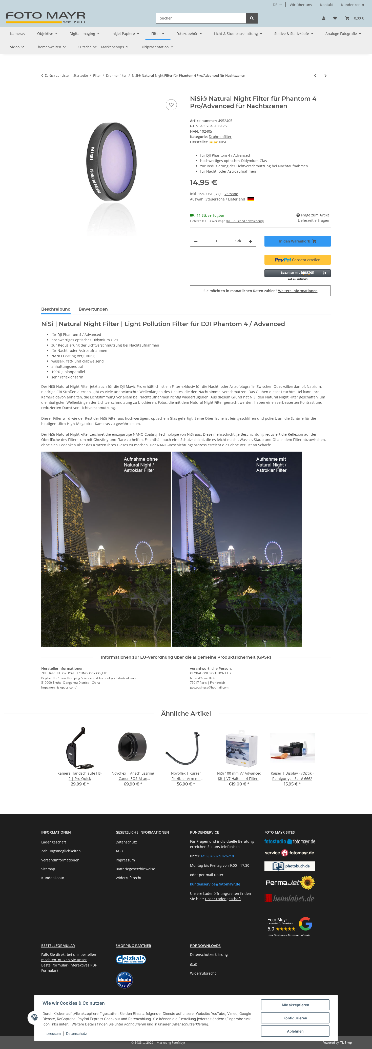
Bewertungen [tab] (93, 309)
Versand (231, 193)
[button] (323, 18)
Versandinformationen (60, 860)
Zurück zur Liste (57, 75)
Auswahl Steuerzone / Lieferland (218, 199)
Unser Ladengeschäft (223, 898)
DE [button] (275, 4)
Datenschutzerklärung (209, 954)
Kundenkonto (352, 4)
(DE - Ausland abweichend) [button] (245, 221)
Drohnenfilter (220, 136)
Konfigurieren (295, 1018)
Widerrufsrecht (128, 877)
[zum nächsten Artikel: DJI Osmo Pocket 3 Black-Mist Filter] (325, 75)
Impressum (52, 1033)
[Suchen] (252, 18)
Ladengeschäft (53, 842)
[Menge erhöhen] (250, 241)
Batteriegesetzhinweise (135, 868)
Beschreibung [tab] (56, 309)
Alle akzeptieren (295, 1005)
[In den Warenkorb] (45, 92)
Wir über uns (301, 4)
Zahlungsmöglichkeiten (61, 851)
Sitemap (48, 868)
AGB (119, 851)
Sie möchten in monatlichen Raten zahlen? (260, 290)
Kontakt (326, 4)
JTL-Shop (346, 1042)
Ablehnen (295, 1031)
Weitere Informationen (298, 290)
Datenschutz (76, 1033)
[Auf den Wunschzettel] (171, 104)
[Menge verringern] (195, 241)
